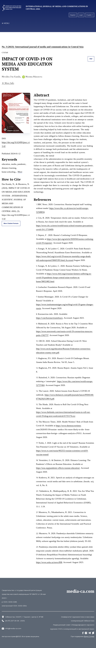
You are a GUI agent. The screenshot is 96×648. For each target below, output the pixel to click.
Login (81, 15)
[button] (8, 82)
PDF (91, 59)
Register (73, 15)
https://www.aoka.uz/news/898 (49, 562)
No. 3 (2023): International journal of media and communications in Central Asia (42, 46)
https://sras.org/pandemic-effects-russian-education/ (58, 468)
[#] (83, 633)
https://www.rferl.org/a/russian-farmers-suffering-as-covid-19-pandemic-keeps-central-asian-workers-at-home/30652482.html (63, 277)
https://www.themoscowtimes (68, 425)
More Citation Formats (11, 223)
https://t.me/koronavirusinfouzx (49, 318)
